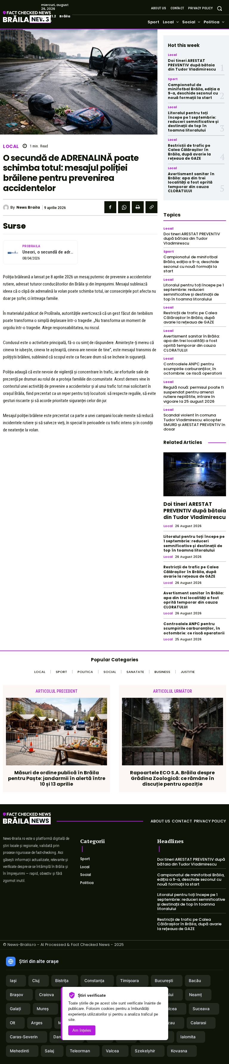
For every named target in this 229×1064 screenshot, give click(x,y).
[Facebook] (110, 207)
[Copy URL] (151, 207)
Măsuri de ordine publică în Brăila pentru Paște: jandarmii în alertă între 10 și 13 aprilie (56, 778)
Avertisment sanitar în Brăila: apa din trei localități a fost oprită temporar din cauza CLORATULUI (191, 182)
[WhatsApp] (124, 207)
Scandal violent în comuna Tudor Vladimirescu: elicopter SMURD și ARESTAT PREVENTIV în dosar (194, 422)
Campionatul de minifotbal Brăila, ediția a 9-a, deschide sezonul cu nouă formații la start (194, 91)
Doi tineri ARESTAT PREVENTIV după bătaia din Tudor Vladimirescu (192, 65)
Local (11, 146)
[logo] (36, 18)
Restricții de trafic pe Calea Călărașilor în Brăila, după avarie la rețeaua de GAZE (189, 152)
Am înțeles (81, 1030)
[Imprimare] (138, 207)
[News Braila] (6, 207)
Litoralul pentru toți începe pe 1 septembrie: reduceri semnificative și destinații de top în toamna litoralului (193, 121)
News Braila (28, 207)
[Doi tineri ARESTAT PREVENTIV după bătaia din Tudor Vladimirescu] (194, 474)
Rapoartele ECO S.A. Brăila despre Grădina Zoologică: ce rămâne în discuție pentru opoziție (172, 778)
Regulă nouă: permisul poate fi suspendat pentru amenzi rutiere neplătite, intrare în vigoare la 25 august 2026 (193, 394)
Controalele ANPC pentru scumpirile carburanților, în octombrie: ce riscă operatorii (192, 368)
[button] (219, 8)
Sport (173, 79)
